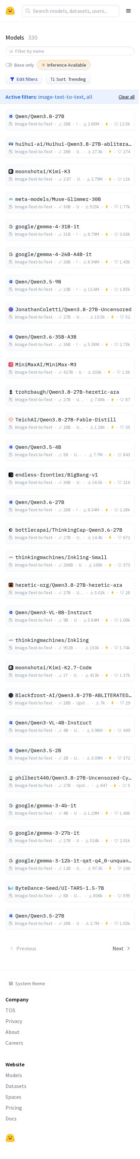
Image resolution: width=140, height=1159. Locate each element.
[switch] (8, 65)
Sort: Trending (71, 79)
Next (118, 948)
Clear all (127, 97)
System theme (30, 983)
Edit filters (27, 79)
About (12, 1031)
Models (13, 1075)
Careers (14, 1042)
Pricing (13, 1107)
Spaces (13, 1096)
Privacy (13, 1021)
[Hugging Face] (10, 1138)
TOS (10, 1010)
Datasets (16, 1086)
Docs (11, 1118)
